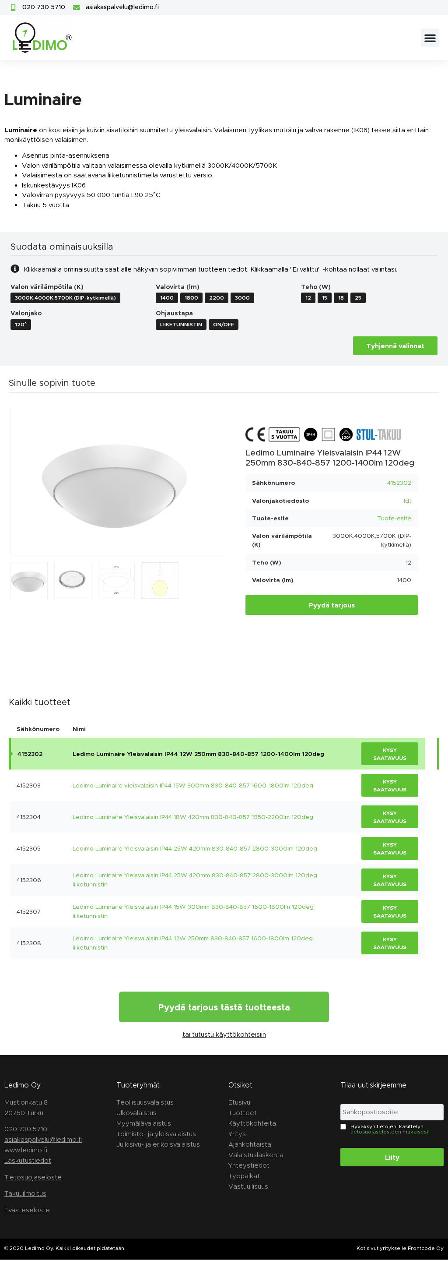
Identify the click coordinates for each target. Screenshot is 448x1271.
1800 (191, 297)
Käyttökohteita (252, 1123)
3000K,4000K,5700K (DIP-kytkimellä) (65, 297)
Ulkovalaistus (136, 1112)
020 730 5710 (25, 1129)
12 (308, 297)
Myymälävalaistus (143, 1123)
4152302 (399, 482)
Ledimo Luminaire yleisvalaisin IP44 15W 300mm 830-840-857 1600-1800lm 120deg (193, 785)
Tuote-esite (394, 518)
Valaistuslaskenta (256, 1154)
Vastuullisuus (248, 1186)
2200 (216, 297)
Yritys (237, 1133)
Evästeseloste (27, 1210)
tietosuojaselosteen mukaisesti (390, 1131)
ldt (407, 500)
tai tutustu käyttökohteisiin (224, 1034)
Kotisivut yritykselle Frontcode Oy (400, 1248)
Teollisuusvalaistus (145, 1102)
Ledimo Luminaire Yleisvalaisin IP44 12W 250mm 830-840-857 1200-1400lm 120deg (198, 753)
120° (21, 324)
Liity (392, 1157)
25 (358, 297)
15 (324, 297)
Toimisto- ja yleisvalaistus (156, 1133)
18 (341, 297)
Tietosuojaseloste (33, 1177)
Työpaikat (244, 1175)
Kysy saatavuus (389, 754)
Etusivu (239, 1102)
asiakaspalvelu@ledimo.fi (43, 1139)
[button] (430, 37)
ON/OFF (223, 324)
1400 (167, 297)
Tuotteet (242, 1112)
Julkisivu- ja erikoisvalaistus (158, 1144)
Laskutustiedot (27, 1160)
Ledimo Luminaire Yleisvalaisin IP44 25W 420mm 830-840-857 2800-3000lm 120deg (195, 848)
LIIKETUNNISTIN (181, 324)
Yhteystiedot (249, 1165)
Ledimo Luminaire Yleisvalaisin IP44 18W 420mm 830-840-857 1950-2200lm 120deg (193, 816)
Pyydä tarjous (332, 605)
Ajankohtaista (249, 1144)
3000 (242, 297)
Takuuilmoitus (25, 1193)
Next (235, 503)
